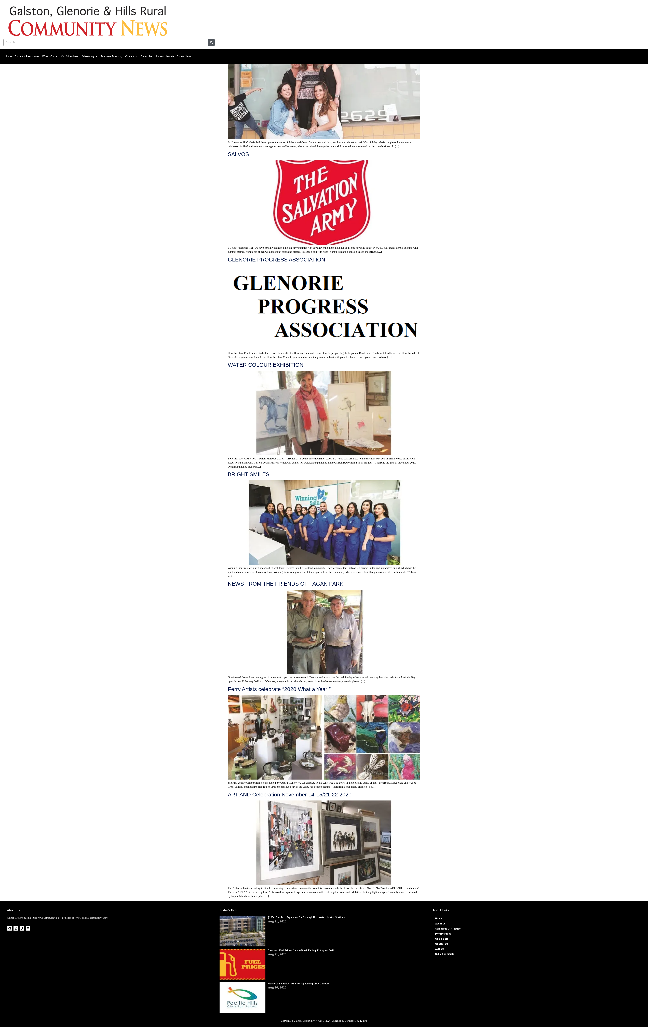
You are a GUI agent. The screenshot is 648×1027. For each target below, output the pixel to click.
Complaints (441, 938)
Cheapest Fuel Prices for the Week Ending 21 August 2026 (301, 950)
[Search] (211, 42)
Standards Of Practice (448, 928)
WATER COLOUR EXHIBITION (265, 365)
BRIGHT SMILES (248, 474)
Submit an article (444, 954)
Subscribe (146, 56)
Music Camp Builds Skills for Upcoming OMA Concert (298, 983)
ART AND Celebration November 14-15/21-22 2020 (290, 795)
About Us (440, 923)
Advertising (88, 56)
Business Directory (111, 56)
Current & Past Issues (27, 56)
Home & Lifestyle (164, 56)
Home (8, 56)
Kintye (363, 1021)
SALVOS (238, 154)
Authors (439, 949)
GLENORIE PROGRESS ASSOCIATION (276, 260)
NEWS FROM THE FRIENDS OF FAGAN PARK (285, 584)
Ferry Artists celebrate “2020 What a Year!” (279, 689)
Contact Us (131, 56)
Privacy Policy (443, 933)
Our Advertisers (69, 56)
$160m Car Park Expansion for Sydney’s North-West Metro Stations (306, 917)
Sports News (184, 56)
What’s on (48, 56)
